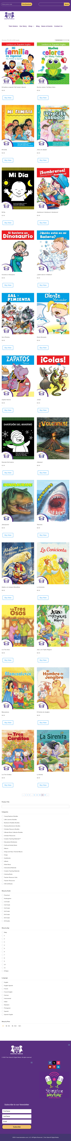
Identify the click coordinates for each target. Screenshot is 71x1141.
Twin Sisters (13, 26)
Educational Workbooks (10, 842)
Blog (38, 26)
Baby (5, 932)
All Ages (6, 971)
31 (34, 795)
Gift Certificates (8, 883)
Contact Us (58, 26)
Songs (6, 855)
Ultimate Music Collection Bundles (13, 832)
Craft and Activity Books (10, 845)
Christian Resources (9, 835)
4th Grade (7, 911)
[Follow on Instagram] (58, 1062)
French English (8, 992)
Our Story (23, 26)
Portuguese (7, 1008)
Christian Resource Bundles (11, 829)
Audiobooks (7, 858)
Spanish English (8, 1014)
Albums (6, 848)
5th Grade (7, 914)
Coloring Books (8, 874)
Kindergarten (7, 898)
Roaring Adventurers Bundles (12, 826)
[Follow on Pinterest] (54, 1067)
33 (39, 795)
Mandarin (6, 1005)
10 (5, 964)
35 (45, 795)
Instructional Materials (10, 867)
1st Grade (7, 901)
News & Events (46, 26)
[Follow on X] (54, 1062)
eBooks (6, 861)
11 (4, 967)
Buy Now (8, 98)
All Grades (7, 921)
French (6, 988)
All (3, 1026)
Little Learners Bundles (10, 819)
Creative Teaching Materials (11, 871)
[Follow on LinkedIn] (58, 1067)
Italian (5, 1001)
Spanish (6, 1011)
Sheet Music (7, 864)
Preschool (7, 895)
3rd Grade (7, 908)
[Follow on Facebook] (50, 1062)
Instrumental (7, 998)
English (6, 982)
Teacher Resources (9, 880)
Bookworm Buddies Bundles (11, 822)
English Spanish (8, 985)
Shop (30, 26)
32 (37, 795)
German (6, 995)
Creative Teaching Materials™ (12, 838)
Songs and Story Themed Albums (13, 851)
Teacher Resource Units (10, 877)
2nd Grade (7, 905)
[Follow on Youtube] (50, 1067)
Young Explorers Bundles (11, 816)
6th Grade (7, 917)
